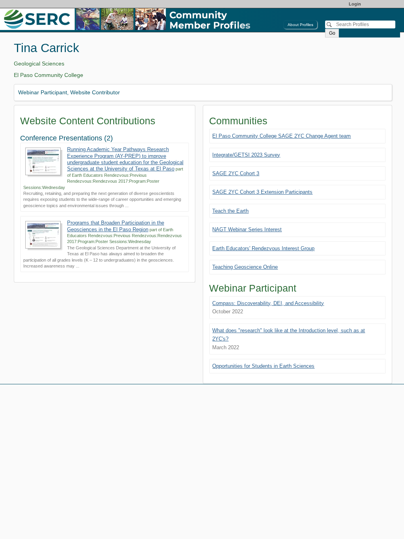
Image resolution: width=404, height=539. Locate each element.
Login (355, 4)
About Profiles (300, 24)
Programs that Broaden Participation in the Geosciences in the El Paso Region (115, 226)
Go (332, 33)
